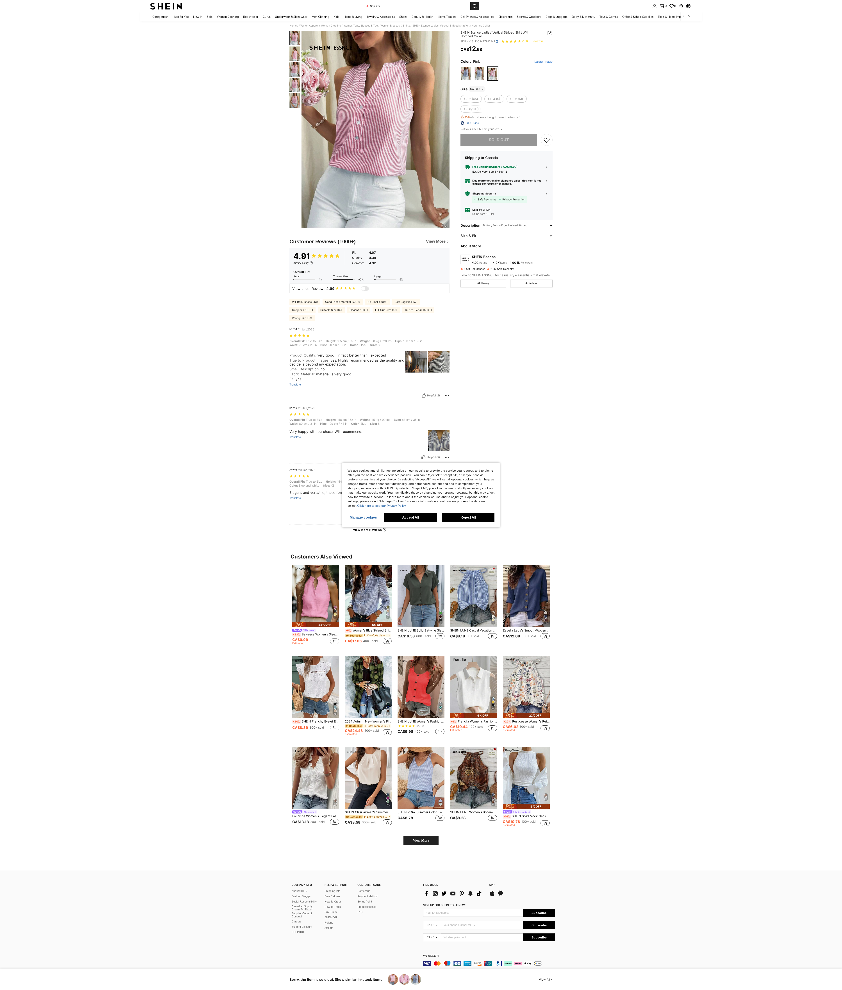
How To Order (333, 901)
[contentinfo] (489, 963)
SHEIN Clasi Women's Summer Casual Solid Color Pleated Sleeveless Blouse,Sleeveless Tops (368, 812)
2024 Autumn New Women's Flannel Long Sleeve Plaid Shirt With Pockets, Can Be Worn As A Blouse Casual (368, 721)
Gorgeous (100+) (302, 310)
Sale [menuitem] (209, 16)
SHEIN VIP (331, 917)
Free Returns (332, 896)
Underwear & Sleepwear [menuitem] (291, 16)
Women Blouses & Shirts (395, 25)
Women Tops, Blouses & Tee (361, 25)
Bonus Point (364, 901)
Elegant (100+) (359, 310)
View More (421, 840)
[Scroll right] (688, 16)
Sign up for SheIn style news (444, 905)
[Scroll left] (683, 16)
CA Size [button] (475, 89)
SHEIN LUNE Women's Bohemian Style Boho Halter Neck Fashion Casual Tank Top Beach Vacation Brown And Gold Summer (473, 812)
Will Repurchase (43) (305, 301)
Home (293, 25)
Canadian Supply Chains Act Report (302, 908)
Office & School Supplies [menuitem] (637, 16)
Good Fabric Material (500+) (342, 301)
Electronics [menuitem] (505, 16)
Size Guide (331, 912)
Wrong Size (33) (302, 318)
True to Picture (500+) (418, 310)
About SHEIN (299, 891)
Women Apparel (308, 25)
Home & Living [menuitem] (353, 16)
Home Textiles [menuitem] (447, 16)
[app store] (492, 895)
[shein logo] (166, 6)
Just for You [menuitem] (181, 16)
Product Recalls (366, 906)
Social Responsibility (304, 901)
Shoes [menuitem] (403, 16)
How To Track (333, 906)
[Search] (474, 6)
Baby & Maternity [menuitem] (583, 16)
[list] (454, 893)
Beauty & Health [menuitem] (422, 16)
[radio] (466, 73)
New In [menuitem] (197, 16)
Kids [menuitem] (336, 16)
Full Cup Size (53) (386, 310)
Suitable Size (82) (331, 310)
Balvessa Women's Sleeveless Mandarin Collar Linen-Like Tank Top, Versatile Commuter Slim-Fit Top (316, 634)
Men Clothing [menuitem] (320, 16)
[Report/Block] (447, 395)
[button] (680, 6)
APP (491, 885)
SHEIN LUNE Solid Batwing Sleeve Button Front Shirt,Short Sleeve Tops (421, 630)
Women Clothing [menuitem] (228, 16)
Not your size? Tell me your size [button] (480, 129)
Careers (296, 921)
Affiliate (329, 927)
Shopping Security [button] (484, 193)
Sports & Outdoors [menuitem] (529, 16)
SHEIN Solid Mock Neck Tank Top (527, 816)
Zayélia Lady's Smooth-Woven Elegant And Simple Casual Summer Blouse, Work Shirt (526, 630)
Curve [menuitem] (267, 16)
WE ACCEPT (431, 955)
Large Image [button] (543, 61)
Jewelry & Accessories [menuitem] (381, 16)
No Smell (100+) (377, 301)
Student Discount (302, 926)
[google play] (500, 895)
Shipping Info (332, 891)
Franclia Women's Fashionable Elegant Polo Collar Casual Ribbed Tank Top (474, 721)
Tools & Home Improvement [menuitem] (675, 16)
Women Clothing (331, 25)
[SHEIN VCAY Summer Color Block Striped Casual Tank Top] (421, 778)
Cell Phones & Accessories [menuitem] (477, 16)
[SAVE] (547, 140)
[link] (663, 6)
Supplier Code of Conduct (302, 915)
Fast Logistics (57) (406, 301)
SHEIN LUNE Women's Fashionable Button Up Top (421, 721)
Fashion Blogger (301, 896)
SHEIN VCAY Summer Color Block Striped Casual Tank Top (421, 812)
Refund (329, 922)
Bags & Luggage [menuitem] (556, 16)
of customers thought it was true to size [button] (491, 117)
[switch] (365, 288)
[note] (315, 624)
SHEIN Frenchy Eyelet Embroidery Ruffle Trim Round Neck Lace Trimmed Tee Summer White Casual (316, 721)
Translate (295, 384)
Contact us (363, 891)
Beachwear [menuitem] (250, 16)
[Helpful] (423, 395)
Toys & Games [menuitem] (608, 16)
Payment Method (367, 896)
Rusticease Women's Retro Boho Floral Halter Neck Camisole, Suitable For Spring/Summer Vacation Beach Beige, (527, 721)
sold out (499, 139)
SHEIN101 (298, 932)
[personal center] (654, 6)
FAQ (359, 912)
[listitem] (316, 607)
